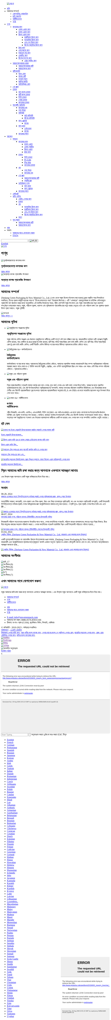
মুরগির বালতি (23, 81)
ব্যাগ (20, 217)
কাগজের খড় (22, 107)
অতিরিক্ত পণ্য (23, 183)
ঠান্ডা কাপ (21, 47)
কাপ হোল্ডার (22, 120)
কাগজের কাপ (17, 27)
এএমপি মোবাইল (16, 630)
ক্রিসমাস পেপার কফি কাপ (10, 632)
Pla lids (27, 162)
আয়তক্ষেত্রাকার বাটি (25, 66)
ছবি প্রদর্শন (17, 16)
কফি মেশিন (17, 196)
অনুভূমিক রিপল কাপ (31, 40)
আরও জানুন (5, 271)
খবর (8, 227)
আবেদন (9, 136)
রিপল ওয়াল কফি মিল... (9, 444)
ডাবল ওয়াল (28, 144)
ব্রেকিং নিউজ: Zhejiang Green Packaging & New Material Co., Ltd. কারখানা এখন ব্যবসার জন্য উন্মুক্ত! (44, 534)
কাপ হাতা (21, 126)
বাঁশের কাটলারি (29, 118)
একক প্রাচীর (29, 147)
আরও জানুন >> (7, 316)
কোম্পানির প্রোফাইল (20, 13)
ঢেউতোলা (27, 128)
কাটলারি (21, 113)
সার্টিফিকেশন (17, 19)
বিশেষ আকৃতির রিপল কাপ (33, 45)
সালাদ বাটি (22, 76)
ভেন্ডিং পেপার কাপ (24, 199)
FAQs (15, 235)
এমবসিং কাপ (22, 55)
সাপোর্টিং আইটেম (19, 105)
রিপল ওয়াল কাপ (24, 34)
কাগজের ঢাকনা (23, 102)
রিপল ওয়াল (28, 149)
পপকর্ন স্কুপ (22, 79)
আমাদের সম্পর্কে (13, 597)
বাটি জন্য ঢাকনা (24, 94)
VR (14, 21)
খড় (19, 167)
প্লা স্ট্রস (22, 110)
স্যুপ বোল (22, 73)
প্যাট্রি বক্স (28, 180)
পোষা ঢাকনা (22, 100)
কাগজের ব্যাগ (23, 133)
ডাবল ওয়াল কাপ (24, 32)
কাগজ (26, 123)
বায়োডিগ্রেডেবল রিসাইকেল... (12, 464)
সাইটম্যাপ (4, 630)
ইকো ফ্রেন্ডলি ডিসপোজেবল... (12, 435)
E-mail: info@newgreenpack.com (22, 617)
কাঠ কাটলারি (28, 115)
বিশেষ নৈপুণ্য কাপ (25, 58)
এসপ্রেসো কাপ (23, 50)
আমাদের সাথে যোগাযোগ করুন (24, 233)
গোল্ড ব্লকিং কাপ (30, 60)
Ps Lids (27, 160)
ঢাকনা (15, 89)
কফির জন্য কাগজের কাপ (26, 635)
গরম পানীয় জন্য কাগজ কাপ (31, 632)
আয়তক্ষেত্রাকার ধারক (21, 63)
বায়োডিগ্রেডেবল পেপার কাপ (84, 632)
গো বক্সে (15, 87)
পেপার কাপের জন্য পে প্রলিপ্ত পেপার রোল (57, 632)
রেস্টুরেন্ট (15, 193)
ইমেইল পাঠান (6, 651)
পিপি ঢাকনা (22, 97)
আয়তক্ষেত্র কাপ (24, 68)
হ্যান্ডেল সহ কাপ (24, 53)
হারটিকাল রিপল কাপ (31, 37)
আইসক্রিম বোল (24, 84)
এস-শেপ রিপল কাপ (31, 42)
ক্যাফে (15, 139)
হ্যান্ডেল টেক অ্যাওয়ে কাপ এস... (13, 454)
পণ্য (8, 24)
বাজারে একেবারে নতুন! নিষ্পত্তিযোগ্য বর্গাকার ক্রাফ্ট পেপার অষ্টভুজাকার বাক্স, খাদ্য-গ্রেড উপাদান (36, 496)
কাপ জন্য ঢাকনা (24, 92)
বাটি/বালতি (16, 71)
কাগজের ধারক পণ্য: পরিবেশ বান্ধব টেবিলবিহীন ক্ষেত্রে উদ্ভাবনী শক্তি (26, 517)
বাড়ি (8, 8)
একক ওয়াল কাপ (24, 29)
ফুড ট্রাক (16, 220)
